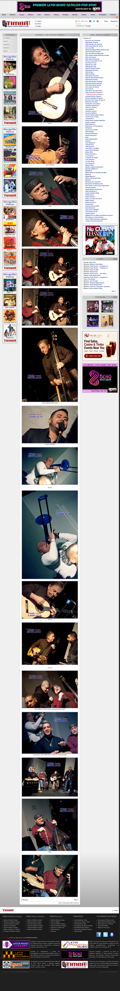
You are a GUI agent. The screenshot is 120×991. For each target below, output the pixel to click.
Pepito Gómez (89, 196)
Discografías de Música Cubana (83, 925)
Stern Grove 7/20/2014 (92, 209)
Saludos (84, 14)
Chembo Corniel (90, 111)
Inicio (116, 910)
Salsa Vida (92, 262)
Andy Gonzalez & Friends (93, 92)
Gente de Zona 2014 (91, 129)
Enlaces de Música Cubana (58, 925)
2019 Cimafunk (89, 74)
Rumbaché (88, 204)
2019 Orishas (89, 72)
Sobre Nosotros (55, 929)
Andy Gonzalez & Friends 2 (95, 94)
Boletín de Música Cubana (34, 929)
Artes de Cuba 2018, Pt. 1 (93, 61)
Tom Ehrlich (6, 38)
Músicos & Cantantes (10, 925)
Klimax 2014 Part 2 (91, 154)
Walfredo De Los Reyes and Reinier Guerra (98, 215)
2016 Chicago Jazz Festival (93, 44)
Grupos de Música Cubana (11, 923)
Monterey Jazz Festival (92, 182)
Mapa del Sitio (78, 931)
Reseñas (74, 14)
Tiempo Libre (89, 213)
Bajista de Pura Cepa (104, 927)
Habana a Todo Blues (96, 264)
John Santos (89, 146)
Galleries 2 (6, 44)
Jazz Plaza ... (104, 273)
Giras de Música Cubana (11, 927)
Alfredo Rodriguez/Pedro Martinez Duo (97, 49)
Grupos (22, 14)
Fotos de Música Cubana (34, 923)
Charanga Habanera (91, 105)
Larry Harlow (89, 159)
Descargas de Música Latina (106, 920)
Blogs (4, 14)
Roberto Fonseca (90, 202)
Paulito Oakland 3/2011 (92, 193)
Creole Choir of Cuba (91, 116)
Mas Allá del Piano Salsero (81, 927)
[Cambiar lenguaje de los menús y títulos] (117, 17)
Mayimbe (88, 170)
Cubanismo (89, 118)
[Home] (8, 910)
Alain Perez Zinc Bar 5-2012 (93, 90)
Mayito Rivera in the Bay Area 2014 (95, 172)
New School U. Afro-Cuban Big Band (96, 185)
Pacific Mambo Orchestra (93, 189)
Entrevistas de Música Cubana (83, 929)
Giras (39, 14)
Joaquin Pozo (89, 144)
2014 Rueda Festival (91, 79)
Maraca (87, 174)
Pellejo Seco (89, 195)
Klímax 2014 (89, 152)
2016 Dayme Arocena (91, 42)
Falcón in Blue (94, 269)
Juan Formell (94, 281)
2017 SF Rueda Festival (92, 51)
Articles (5, 41)
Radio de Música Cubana (34, 922)
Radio (39, 26)
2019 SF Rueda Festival (92, 68)
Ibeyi (86, 137)
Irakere (87, 141)
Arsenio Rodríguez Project (93, 98)
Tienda (93, 14)
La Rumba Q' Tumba (91, 157)
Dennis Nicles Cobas (96, 288)
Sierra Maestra (89, 208)
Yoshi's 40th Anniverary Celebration (96, 219)
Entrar (106, 21)
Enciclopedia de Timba (80, 920)
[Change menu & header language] (113, 17)
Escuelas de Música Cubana (12, 931)
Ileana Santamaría (91, 139)
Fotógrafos (10, 35)
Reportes (12, 14)
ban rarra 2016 (89, 48)
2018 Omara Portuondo (92, 59)
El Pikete (88, 128)
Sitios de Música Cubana (58, 920)
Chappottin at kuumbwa (92, 103)
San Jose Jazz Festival (92, 40)
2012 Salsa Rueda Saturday (93, 83)
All (115, 301)
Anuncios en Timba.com (57, 927)
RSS (79, 21)
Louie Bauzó (89, 163)
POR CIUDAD (78, 23)
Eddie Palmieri (89, 124)
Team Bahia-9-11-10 (91, 211)
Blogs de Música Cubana (11, 920)
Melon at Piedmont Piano (93, 178)
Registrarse (114, 21)
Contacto (113, 14)
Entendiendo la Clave (80, 923)
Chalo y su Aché (90, 107)
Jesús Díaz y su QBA (92, 148)
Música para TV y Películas (105, 923)
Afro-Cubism (89, 89)
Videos (39, 21)
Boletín (86, 21)
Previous (25, 900)
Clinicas (56, 14)
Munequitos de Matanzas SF (94, 183)
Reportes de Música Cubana (12, 922)
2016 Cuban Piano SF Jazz (93, 46)
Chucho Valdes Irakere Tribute (94, 115)
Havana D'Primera (91, 133)
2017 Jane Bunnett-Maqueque (94, 53)
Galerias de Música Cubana (35, 925)
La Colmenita (89, 156)
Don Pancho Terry (90, 62)
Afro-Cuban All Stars (91, 87)
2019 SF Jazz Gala (90, 64)
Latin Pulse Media (103, 925)
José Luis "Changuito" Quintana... (100, 286)
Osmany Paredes (90, 187)
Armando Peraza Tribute (92, 96)
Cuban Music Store (94, 275)
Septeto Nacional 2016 (92, 206)
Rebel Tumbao (89, 200)
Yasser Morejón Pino (96, 284)
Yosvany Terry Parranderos (93, 221)
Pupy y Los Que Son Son (93, 198)
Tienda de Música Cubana (34, 927)
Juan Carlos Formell (91, 150)
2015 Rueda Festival (91, 76)
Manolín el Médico (91, 169)
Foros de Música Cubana (58, 923)
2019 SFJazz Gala (90, 66)
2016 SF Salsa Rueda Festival (94, 77)
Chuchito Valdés (90, 113)
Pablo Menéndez (90, 191)
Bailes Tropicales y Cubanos (12, 929)
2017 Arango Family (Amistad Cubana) (97, 55)
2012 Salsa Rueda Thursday (93, 81)
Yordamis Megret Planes (97, 283)
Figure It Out (93, 271)
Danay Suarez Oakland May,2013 (95, 120)
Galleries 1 (6, 47)
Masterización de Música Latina (107, 922)
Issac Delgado (89, 142)
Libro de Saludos (55, 922)
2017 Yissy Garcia (90, 57)
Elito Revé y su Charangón (93, 126)
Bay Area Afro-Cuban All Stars (94, 100)
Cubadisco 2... (104, 266)
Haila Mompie (89, 131)
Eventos (47, 14)
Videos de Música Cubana (34, 920)
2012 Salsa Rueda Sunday (93, 85)
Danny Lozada (90, 122)
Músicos (30, 14)
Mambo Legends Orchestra (93, 167)
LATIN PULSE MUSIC (21, 971)
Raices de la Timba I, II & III (82, 922)
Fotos (39, 23)
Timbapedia (102, 14)
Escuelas (65, 14)
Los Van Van (89, 161)
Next (113, 291)
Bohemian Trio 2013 (91, 102)
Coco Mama (89, 109)
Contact (5, 51)
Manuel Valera (89, 165)
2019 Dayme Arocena (91, 70)
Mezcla (87, 180)
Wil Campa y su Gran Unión (94, 217)
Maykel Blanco (90, 176)
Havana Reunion (90, 135)
